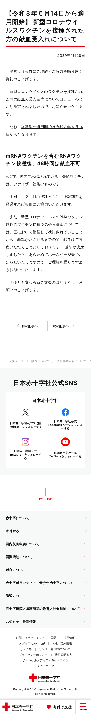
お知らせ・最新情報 (21, 621)
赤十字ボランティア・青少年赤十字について (39, 583)
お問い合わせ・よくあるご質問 (36, 637)
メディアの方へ (29, 643)
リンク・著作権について (55, 649)
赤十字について (17, 518)
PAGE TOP (45, 493)
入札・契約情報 (62, 643)
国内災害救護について (22, 544)
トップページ (14, 361)
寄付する (12, 531)
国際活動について (19, 557)
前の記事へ (30, 326)
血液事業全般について (71, 361)
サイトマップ (45, 666)
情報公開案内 (63, 654)
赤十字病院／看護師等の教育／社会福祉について (43, 609)
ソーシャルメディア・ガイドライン (45, 660)
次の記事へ (61, 326)
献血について (40, 361)
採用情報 (69, 637)
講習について (16, 596)
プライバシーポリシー (33, 654)
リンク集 (26, 649)
